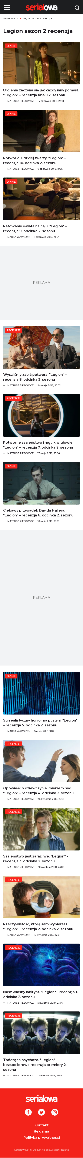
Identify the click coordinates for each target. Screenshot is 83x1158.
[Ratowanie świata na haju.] (41, 199)
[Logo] (41, 1098)
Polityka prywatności (41, 1138)
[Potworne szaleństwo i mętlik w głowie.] (41, 415)
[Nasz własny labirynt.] (41, 965)
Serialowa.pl (10, 18)
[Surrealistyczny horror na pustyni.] (41, 693)
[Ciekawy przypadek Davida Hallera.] (41, 483)
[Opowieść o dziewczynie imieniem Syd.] (41, 761)
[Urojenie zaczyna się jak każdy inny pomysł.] (41, 63)
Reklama (41, 1131)
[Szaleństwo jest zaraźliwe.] (41, 829)
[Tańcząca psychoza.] (41, 1032)
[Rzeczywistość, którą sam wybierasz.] (41, 897)
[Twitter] (41, 1112)
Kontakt (41, 1125)
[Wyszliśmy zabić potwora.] (41, 347)
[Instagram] (54, 1112)
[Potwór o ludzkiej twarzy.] (41, 131)
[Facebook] (28, 1112)
